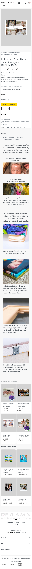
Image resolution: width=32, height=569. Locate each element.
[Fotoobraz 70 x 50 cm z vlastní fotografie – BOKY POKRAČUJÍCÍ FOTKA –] (23, 423)
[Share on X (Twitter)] (8, 127)
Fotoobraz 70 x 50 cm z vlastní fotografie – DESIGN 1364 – (23, 405)
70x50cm (15, 54)
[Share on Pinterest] (18, 127)
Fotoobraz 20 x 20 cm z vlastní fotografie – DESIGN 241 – (23, 471)
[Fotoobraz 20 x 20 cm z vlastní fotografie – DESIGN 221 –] (8, 487)
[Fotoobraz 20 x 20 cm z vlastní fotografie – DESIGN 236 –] (8, 458)
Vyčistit (3, 94)
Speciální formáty (5, 54)
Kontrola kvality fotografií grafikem (11, 86)
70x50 (5, 124)
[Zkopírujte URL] (24, 127)
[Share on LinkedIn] (14, 127)
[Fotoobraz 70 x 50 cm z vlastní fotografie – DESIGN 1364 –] (23, 393)
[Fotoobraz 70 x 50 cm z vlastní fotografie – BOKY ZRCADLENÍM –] (8, 393)
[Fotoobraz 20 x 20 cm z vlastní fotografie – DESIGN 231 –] (23, 487)
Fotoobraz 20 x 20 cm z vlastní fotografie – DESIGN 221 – (8, 499)
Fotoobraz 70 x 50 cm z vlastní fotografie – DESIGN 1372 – (8, 435)
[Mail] (21, 127)
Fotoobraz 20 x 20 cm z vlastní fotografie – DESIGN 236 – (8, 471)
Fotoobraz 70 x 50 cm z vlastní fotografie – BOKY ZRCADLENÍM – (8, 405)
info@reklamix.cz (11, 532)
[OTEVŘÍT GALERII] (16, 27)
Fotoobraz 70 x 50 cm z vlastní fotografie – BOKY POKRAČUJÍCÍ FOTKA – (23, 435)
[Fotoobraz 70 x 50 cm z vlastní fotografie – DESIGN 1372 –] (8, 423)
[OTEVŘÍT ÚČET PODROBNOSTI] (4, 5)
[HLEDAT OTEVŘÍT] (25, 3)
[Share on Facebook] (11, 127)
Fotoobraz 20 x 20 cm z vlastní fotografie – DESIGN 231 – (23, 499)
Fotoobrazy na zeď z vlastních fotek (10, 52)
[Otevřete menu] (19, 3)
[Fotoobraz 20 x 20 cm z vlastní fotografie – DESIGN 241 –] (23, 458)
